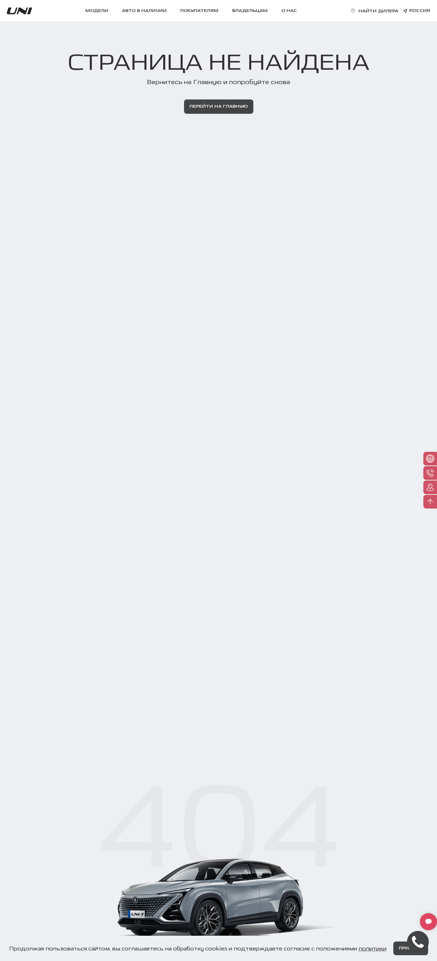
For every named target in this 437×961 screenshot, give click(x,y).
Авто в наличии (144, 11)
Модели (96, 11)
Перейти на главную (218, 106)
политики (372, 948)
